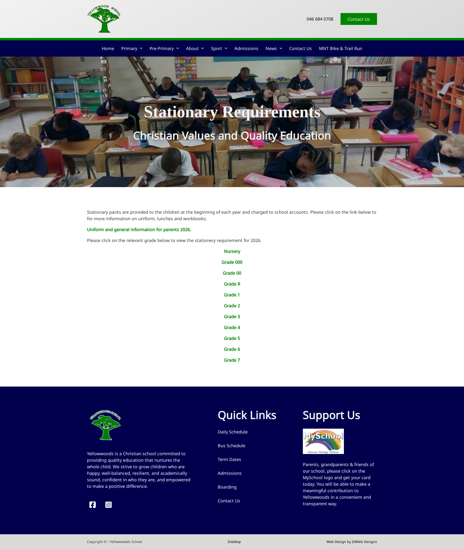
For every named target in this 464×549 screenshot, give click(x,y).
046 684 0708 (320, 19)
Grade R (232, 284)
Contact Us (359, 19)
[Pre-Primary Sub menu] (177, 48)
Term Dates (229, 459)
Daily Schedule (233, 432)
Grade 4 (232, 327)
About (192, 48)
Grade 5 (232, 338)
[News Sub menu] (280, 48)
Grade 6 (232, 349)
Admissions (246, 48)
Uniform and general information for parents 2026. (139, 229)
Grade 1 (232, 295)
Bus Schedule (231, 445)
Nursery (232, 251)
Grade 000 (232, 262)
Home (108, 48)
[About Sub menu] (202, 48)
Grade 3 (232, 316)
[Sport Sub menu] (226, 48)
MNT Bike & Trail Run (340, 48)
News (271, 48)
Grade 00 (232, 273)
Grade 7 (232, 360)
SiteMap (234, 541)
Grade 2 (232, 305)
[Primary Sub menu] (141, 48)
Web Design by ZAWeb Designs (351, 541)
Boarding (227, 487)
